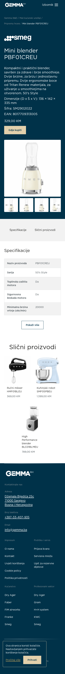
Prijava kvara (41, 548)
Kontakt (9, 556)
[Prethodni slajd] (7, 205)
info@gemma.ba (16, 529)
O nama (9, 548)
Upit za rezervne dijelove (44, 565)
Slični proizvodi (45, 230)
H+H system (41, 609)
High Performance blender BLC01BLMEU (30, 441)
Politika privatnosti (16, 578)
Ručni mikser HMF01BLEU (15, 390)
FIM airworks (12, 609)
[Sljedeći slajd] (58, 205)
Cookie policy (13, 570)
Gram (37, 602)
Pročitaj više (13, 660)
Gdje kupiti (15, 130)
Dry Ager (10, 595)
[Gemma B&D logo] (15, 5)
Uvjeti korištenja (14, 563)
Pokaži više (32, 325)
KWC (37, 617)
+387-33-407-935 (17, 517)
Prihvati (32, 660)
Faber (8, 602)
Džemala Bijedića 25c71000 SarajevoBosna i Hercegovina (19, 500)
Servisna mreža (43, 556)
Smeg (8, 624)
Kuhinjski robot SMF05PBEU (46, 390)
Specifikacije (18, 230)
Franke (9, 617)
